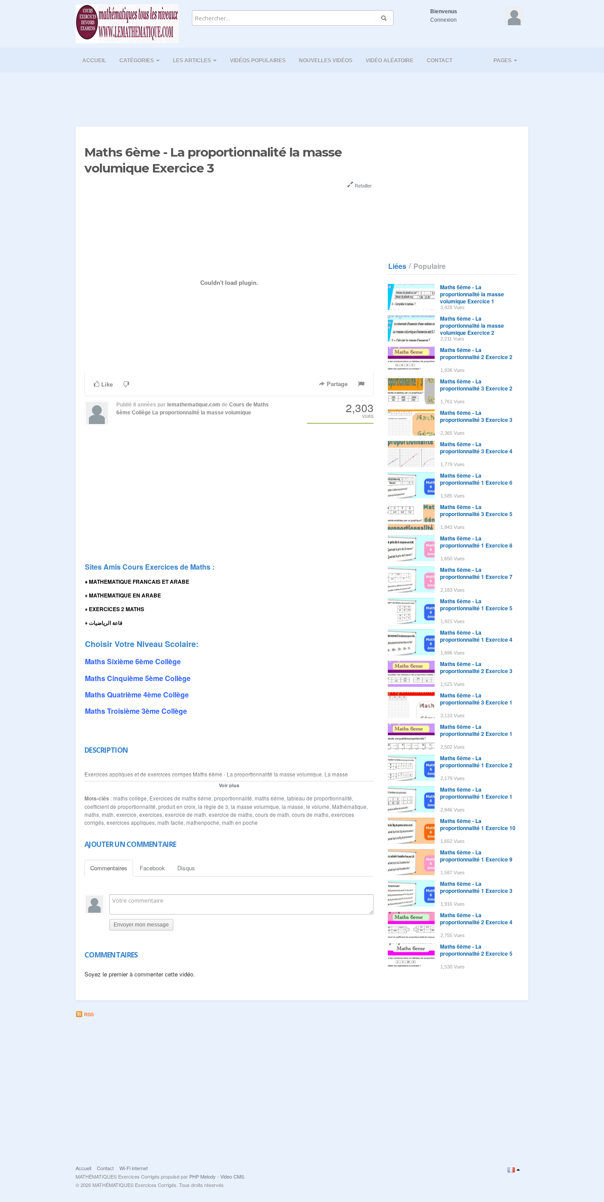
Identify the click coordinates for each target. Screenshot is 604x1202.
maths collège (130, 798)
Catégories (137, 60)
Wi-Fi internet (133, 1167)
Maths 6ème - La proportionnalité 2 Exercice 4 (476, 918)
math (108, 814)
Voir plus (229, 785)
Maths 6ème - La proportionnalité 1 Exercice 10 (478, 824)
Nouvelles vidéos (325, 60)
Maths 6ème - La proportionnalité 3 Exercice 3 (476, 416)
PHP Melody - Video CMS (216, 1176)
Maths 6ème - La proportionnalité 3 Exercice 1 (476, 698)
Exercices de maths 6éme (180, 798)
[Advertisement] (302, 97)
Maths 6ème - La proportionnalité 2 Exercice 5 (476, 949)
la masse (292, 806)
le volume (317, 806)
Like (106, 384)
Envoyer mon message (141, 925)
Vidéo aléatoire (389, 60)
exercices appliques (131, 822)
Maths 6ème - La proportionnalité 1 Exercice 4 (476, 635)
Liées (397, 266)
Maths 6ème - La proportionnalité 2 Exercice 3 (476, 667)
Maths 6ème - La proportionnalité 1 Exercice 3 (476, 887)
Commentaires (108, 868)
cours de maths (310, 814)
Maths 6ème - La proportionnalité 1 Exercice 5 (476, 604)
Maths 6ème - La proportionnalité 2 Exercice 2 (476, 353)
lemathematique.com (193, 405)
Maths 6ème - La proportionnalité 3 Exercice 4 (476, 447)
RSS (88, 1014)
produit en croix (176, 806)
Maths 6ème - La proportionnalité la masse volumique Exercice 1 (472, 294)
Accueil (94, 60)
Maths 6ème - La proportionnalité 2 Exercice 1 (476, 730)
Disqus (186, 868)
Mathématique (349, 806)
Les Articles (192, 60)
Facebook (152, 868)
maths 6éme (269, 798)
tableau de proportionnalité (319, 798)
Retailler (362, 185)
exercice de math (185, 814)
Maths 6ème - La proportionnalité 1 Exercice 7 (476, 573)
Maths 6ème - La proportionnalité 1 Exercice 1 (476, 792)
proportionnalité (233, 798)
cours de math (272, 814)
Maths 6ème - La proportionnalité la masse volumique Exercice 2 (472, 325)
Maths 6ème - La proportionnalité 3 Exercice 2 (476, 384)
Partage (336, 384)
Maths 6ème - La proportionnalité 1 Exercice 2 (476, 761)
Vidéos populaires (258, 60)
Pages (503, 60)
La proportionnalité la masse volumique (201, 413)
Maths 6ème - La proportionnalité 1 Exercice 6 (476, 478)
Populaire (429, 266)
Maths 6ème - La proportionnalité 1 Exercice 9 (476, 855)
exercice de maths (230, 814)
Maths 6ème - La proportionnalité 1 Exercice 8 (476, 541)
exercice (126, 814)
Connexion (443, 20)
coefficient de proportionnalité (120, 806)
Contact (439, 60)
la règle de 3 (213, 806)
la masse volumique (255, 806)
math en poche (240, 822)
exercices (150, 814)
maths (91, 814)
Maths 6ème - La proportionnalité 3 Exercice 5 (476, 510)
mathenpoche (202, 822)
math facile (170, 822)
